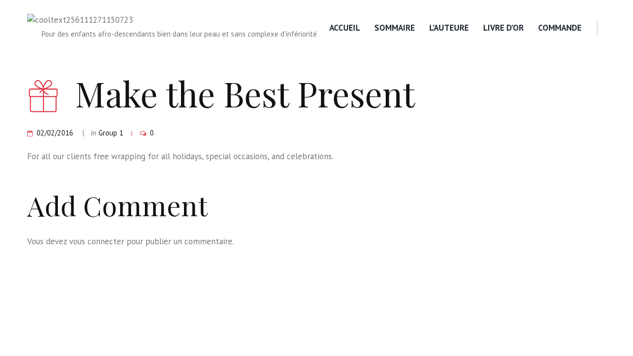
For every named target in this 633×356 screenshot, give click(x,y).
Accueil (344, 27)
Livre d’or (503, 27)
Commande (560, 27)
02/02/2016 (55, 132)
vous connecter (96, 241)
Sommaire (394, 27)
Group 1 (110, 132)
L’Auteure (449, 27)
